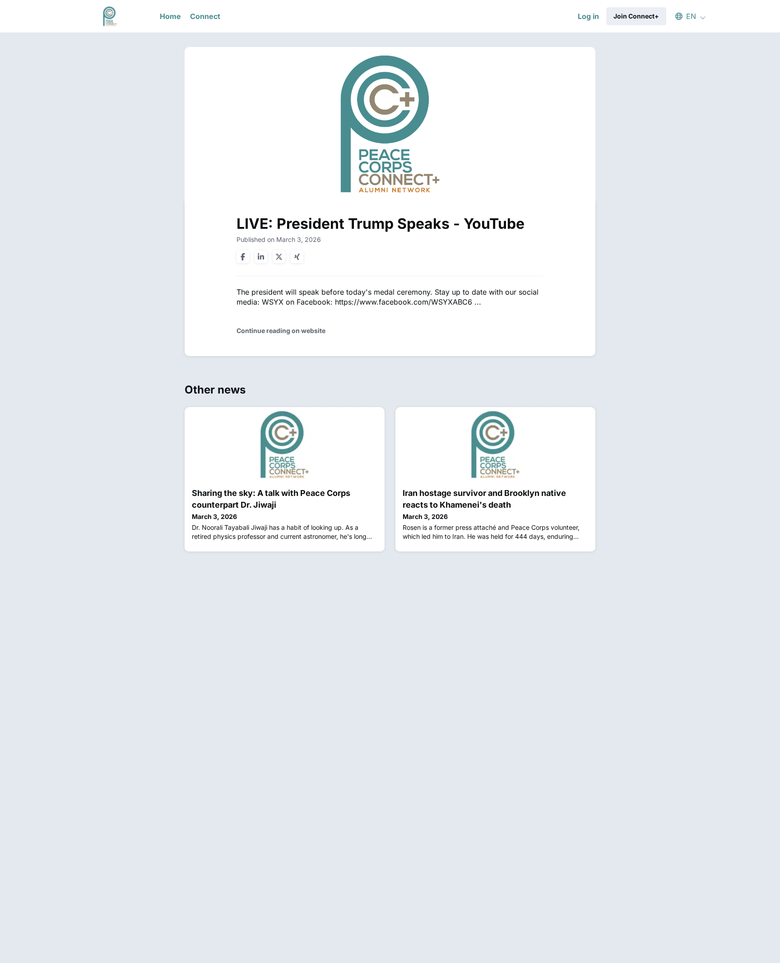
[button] (686, 16)
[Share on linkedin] (261, 256)
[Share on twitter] (279, 256)
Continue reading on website (281, 330)
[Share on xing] (297, 256)
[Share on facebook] (243, 256)
